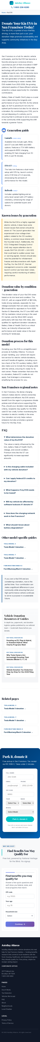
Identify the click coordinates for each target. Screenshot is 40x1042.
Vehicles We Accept (8, 996)
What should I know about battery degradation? (16, 526)
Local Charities (7, 1009)
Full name (10, 773)
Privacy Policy (7, 1020)
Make (23, 799)
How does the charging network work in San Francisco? (19, 514)
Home (4, 12)
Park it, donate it (20, 819)
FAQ (3, 999)
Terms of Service (7, 1023)
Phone (23, 781)
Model (8, 808)
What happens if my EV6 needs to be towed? (19, 491)
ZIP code (9, 790)
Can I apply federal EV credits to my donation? (19, 479)
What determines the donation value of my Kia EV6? (19, 438)
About (4, 1003)
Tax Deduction (7, 993)
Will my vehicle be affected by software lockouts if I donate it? (18, 503)
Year (8, 799)
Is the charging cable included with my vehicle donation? (18, 468)
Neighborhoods (7, 1006)
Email (8, 781)
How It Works (6, 990)
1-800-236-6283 (21, 7)
